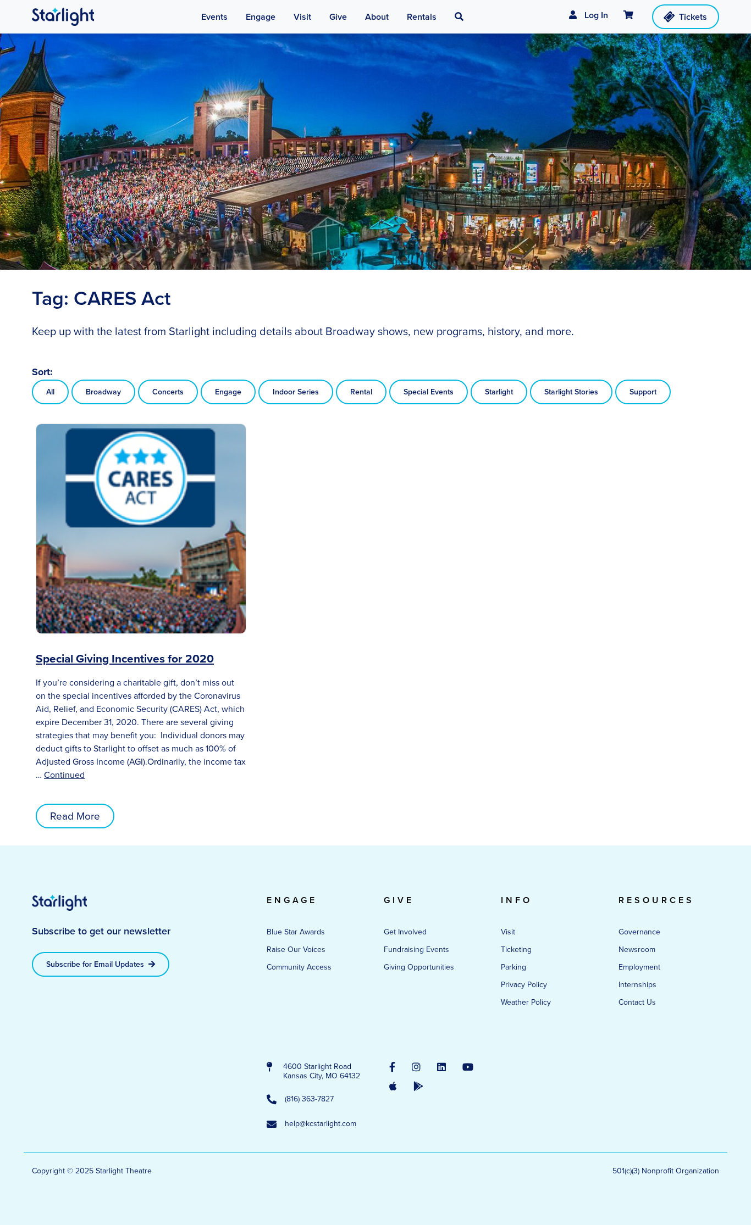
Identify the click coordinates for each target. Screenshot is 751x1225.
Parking (513, 967)
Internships (637, 984)
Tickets (693, 16)
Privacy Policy (524, 984)
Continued (64, 775)
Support (642, 392)
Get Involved (405, 932)
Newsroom (637, 949)
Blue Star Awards (296, 932)
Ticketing (516, 949)
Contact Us (637, 1002)
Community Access (299, 967)
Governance (639, 932)
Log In (595, 15)
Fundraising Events (416, 949)
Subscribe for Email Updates (96, 964)
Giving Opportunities (419, 967)
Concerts (168, 392)
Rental (361, 392)
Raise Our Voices (296, 949)
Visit (508, 932)
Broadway (103, 392)
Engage (228, 392)
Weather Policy (526, 1002)
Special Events (429, 392)
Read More (75, 816)
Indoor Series (296, 392)
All (50, 392)
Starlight (499, 392)
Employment (639, 967)
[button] (459, 17)
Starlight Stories (571, 392)
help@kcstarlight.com (320, 1124)
